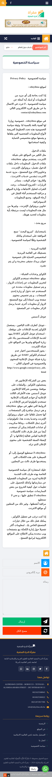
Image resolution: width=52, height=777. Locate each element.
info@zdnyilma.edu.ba (36, 707)
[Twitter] (40, 668)
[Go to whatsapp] (45, 768)
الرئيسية (42, 723)
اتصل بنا (42, 740)
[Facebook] (46, 668)
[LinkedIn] (27, 668)
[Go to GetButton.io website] (45, 774)
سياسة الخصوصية (38, 746)
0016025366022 (38, 697)
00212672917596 (38, 702)
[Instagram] (33, 668)
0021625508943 (38, 692)
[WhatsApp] (21, 668)
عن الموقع (41, 729)
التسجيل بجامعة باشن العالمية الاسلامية (29, 735)
